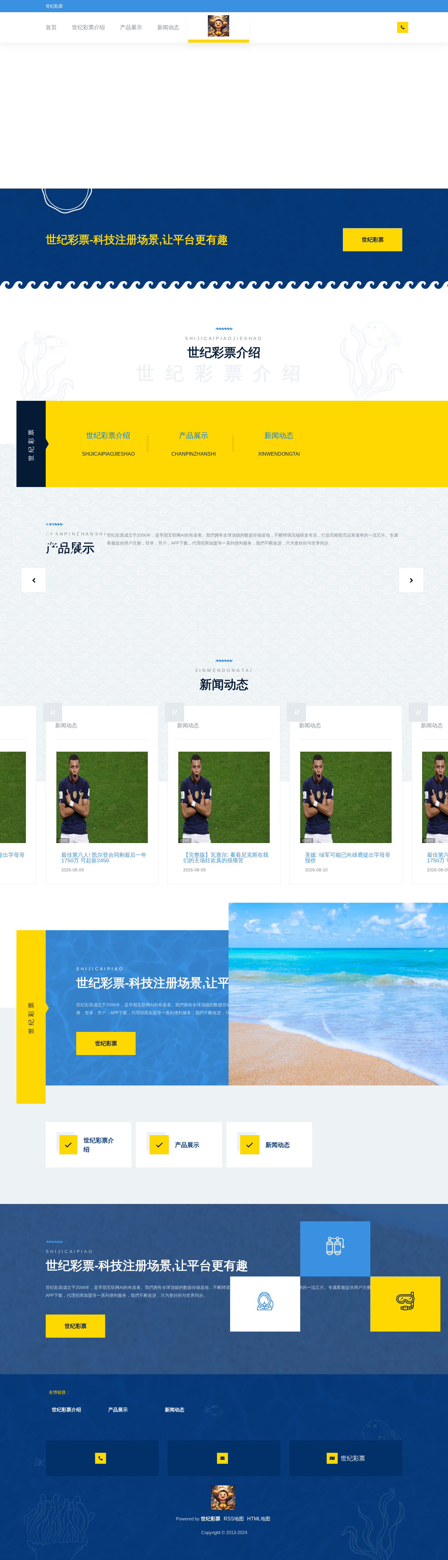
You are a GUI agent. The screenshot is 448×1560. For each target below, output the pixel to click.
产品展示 (131, 27)
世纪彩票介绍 (88, 27)
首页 (51, 27)
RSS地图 (234, 1518)
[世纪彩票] (223, 1497)
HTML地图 (258, 1518)
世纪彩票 (373, 240)
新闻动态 (168, 27)
